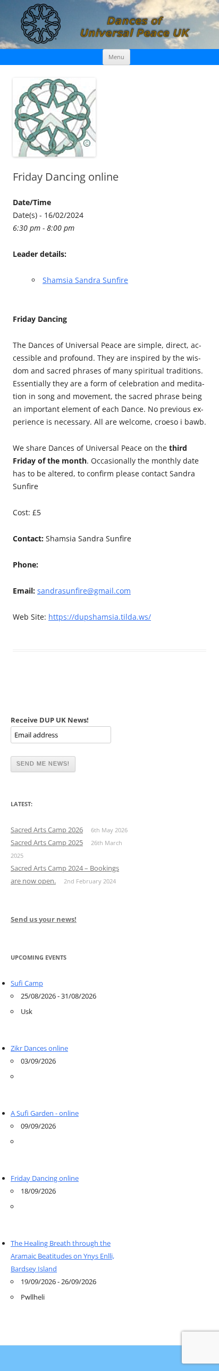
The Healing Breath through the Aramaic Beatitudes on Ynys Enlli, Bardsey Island (62, 1255)
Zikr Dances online (39, 1048)
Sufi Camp (27, 983)
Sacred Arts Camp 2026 (47, 829)
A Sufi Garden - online (45, 1113)
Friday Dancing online (45, 1178)
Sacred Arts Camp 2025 (47, 842)
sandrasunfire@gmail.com (84, 591)
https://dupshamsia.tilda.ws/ (99, 617)
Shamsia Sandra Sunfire (85, 280)
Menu (116, 57)
